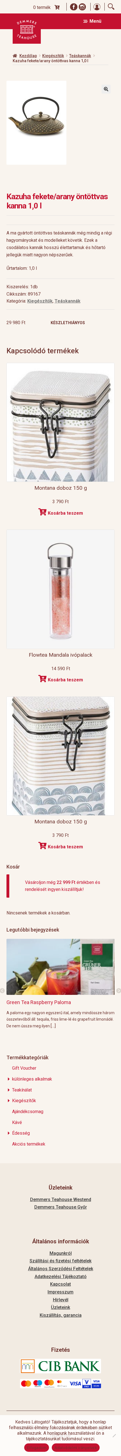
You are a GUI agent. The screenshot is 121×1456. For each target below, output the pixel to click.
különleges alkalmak (32, 1079)
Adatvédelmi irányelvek (76, 1447)
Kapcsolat (60, 1284)
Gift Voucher (24, 1068)
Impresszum (60, 1292)
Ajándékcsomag (27, 1111)
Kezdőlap (28, 56)
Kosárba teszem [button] (65, 513)
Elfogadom (36, 1447)
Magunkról (61, 1253)
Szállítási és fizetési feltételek (60, 1261)
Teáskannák (80, 56)
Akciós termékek (28, 1144)
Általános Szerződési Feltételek (60, 1268)
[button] (106, 89)
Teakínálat (22, 1090)
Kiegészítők (53, 56)
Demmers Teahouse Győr (60, 1207)
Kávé (17, 1122)
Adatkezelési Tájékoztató (61, 1276)
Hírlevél (60, 1299)
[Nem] (114, 1435)
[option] (60, 983)
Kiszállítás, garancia (61, 1315)
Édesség (21, 1133)
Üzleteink (60, 1307)
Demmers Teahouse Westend (60, 1199)
